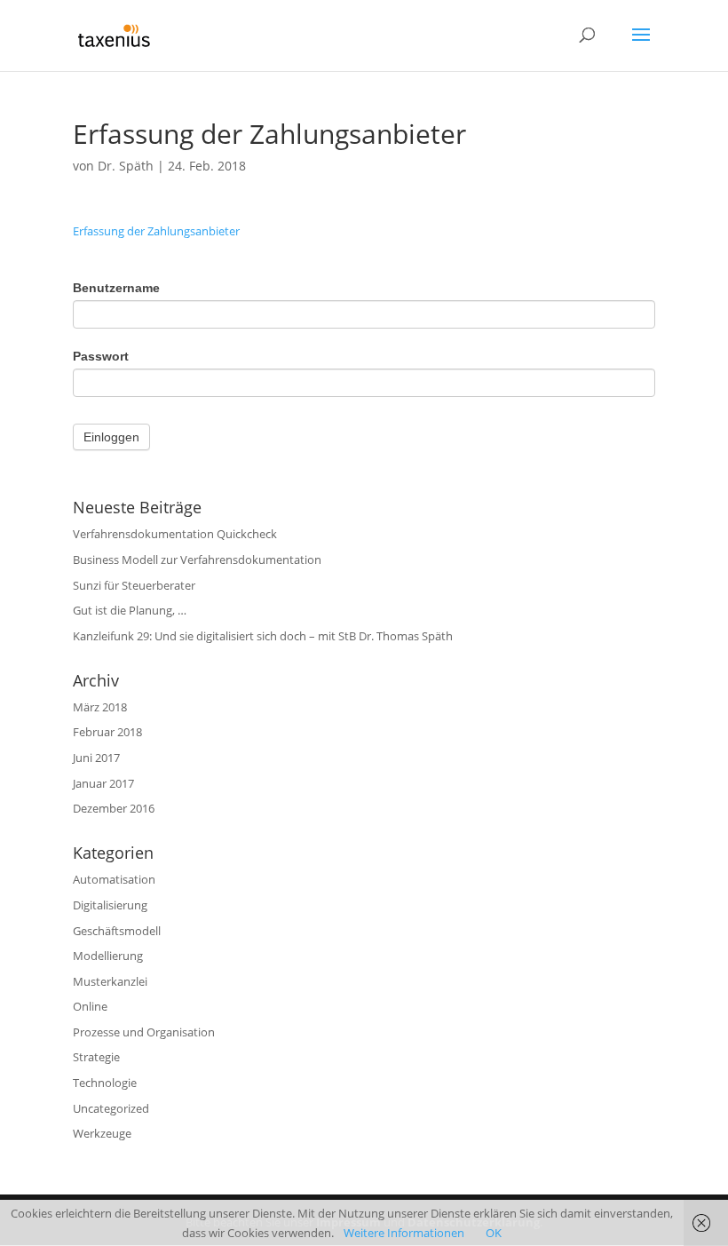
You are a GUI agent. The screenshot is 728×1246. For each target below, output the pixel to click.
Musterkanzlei (110, 981)
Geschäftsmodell (117, 931)
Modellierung (108, 956)
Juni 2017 (96, 758)
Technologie (105, 1083)
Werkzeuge (102, 1133)
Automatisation (114, 879)
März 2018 (100, 707)
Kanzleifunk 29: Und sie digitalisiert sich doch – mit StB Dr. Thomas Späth (263, 636)
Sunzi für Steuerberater (134, 585)
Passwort (101, 356)
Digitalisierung (110, 905)
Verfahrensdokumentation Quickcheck (175, 534)
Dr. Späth (126, 165)
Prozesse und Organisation (144, 1032)
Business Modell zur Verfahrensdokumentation (197, 559)
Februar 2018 (107, 732)
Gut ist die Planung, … (129, 610)
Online (90, 1006)
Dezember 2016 (113, 808)
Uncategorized (111, 1108)
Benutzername (116, 288)
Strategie (96, 1057)
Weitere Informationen (404, 1233)
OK (494, 1233)
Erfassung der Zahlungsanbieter (156, 231)
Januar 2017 (103, 783)
